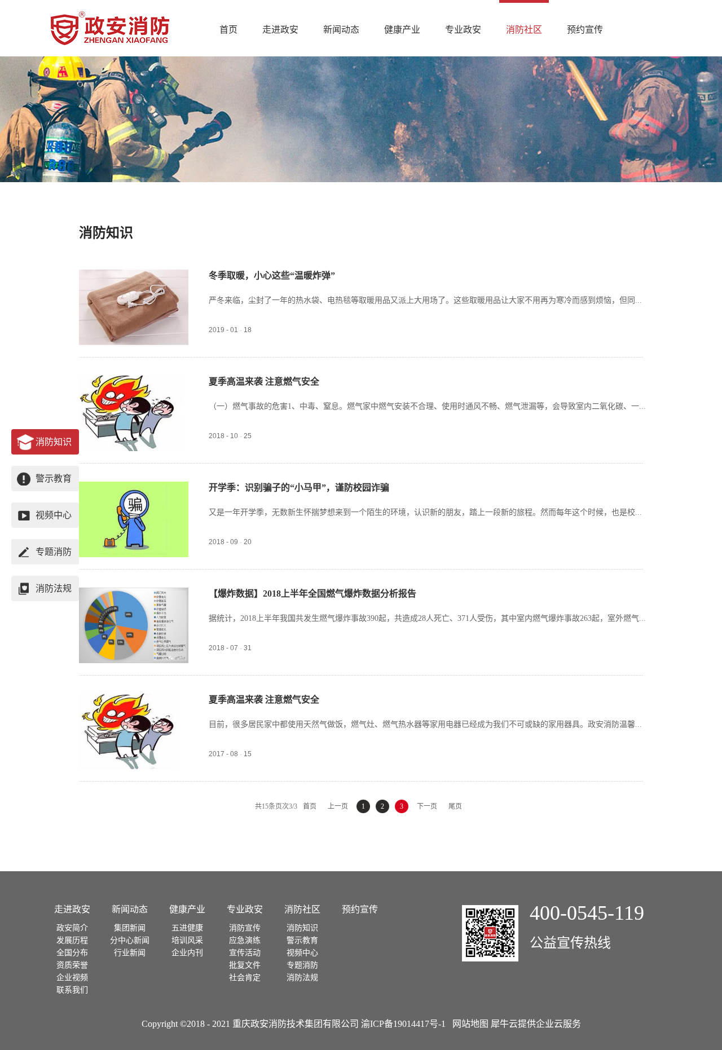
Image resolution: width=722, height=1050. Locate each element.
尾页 (455, 806)
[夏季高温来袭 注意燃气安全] (133, 382)
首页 (228, 29)
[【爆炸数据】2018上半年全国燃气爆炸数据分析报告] (133, 594)
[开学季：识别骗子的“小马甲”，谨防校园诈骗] (133, 488)
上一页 (338, 806)
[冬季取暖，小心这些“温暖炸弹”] (133, 276)
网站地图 (468, 1024)
